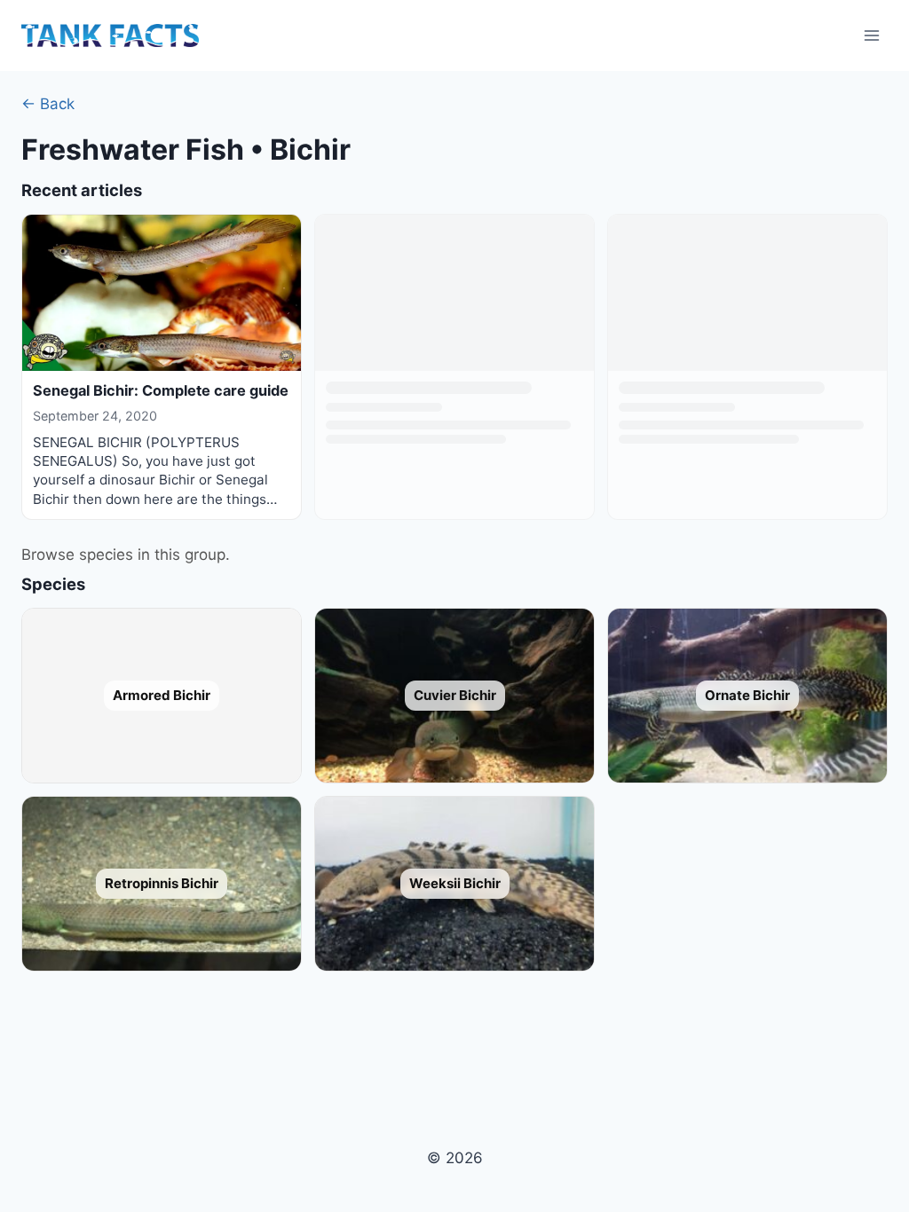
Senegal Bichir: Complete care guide (161, 390)
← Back (48, 104)
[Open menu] (871, 35)
